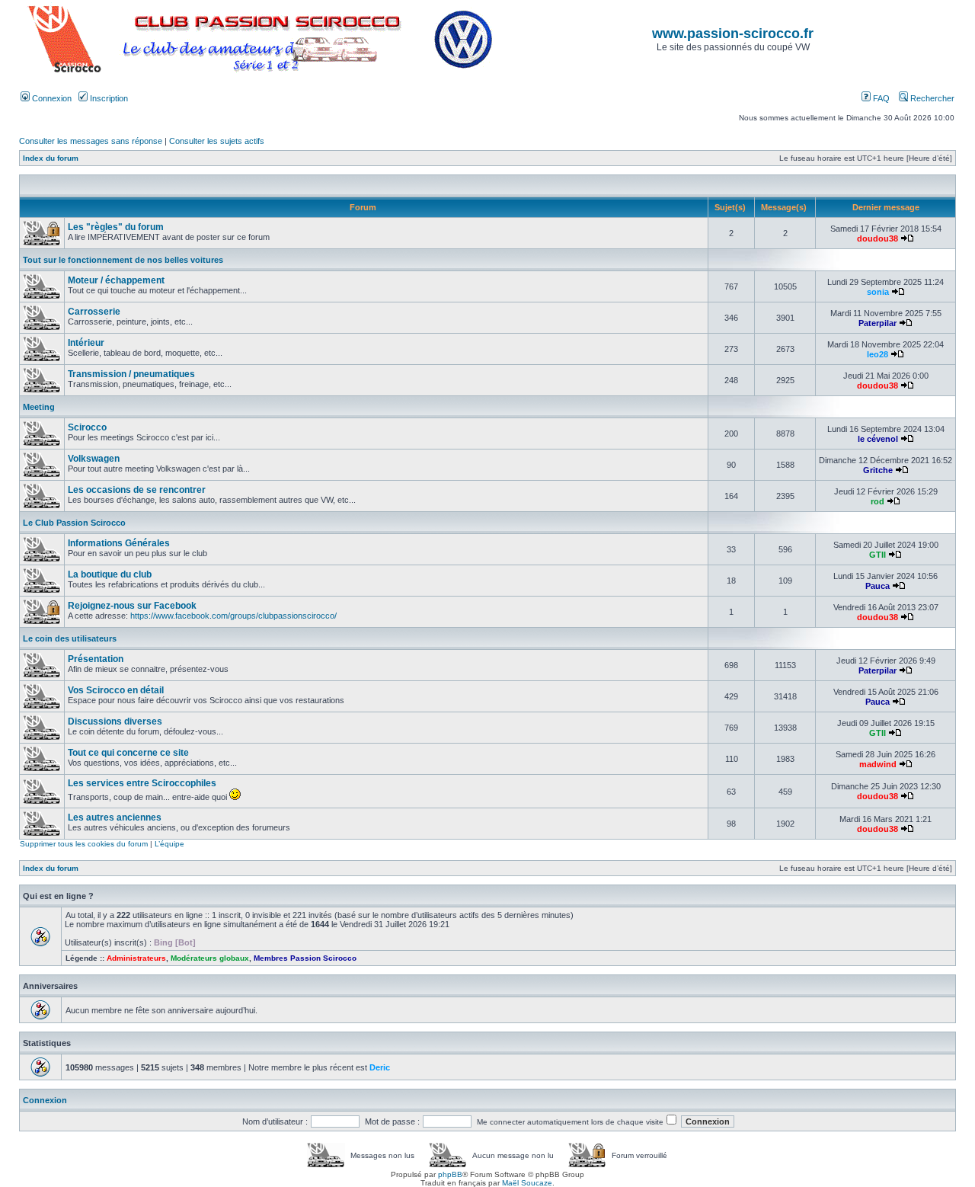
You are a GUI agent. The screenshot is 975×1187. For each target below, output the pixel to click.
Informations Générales (119, 543)
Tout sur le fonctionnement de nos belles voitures (123, 259)
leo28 (877, 354)
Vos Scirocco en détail (116, 690)
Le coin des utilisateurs (70, 638)
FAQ (880, 98)
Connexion (51, 98)
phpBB (450, 1174)
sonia (878, 291)
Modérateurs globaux (210, 958)
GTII (877, 554)
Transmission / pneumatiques (131, 374)
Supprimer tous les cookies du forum (84, 844)
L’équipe (169, 844)
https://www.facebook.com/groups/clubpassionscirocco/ (233, 615)
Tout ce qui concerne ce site (128, 752)
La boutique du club (110, 574)
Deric (379, 1067)
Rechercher (931, 98)
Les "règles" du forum (116, 227)
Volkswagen (94, 458)
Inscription (108, 98)
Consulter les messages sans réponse (90, 141)
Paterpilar (877, 323)
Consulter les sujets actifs (216, 141)
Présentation (95, 659)
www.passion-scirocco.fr (733, 33)
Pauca (877, 585)
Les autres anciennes (114, 817)
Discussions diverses (115, 721)
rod (877, 501)
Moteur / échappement (116, 280)
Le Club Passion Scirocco (74, 522)
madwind (878, 764)
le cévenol (878, 438)
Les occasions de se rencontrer (137, 490)
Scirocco (87, 427)
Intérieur (86, 343)
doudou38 (877, 238)
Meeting (39, 406)
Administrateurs (136, 958)
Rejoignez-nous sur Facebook (132, 605)
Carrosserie (94, 311)
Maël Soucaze (527, 1183)
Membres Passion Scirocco (305, 958)
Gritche (878, 470)
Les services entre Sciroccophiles (142, 783)
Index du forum (50, 158)
